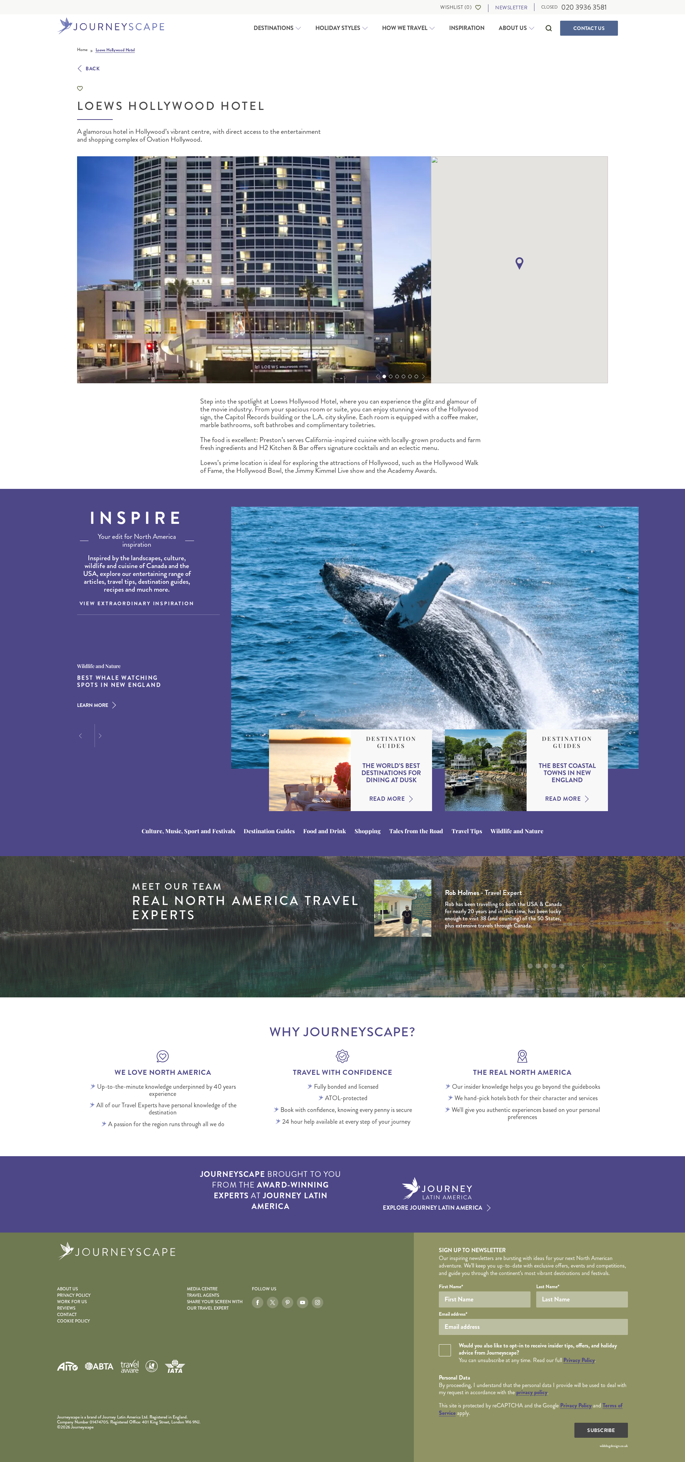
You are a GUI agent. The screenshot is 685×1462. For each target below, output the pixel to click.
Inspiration (466, 28)
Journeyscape (110, 26)
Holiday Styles (337, 28)
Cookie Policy (73, 1321)
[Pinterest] (287, 1302)
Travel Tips (467, 831)
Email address (453, 1313)
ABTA (99, 1366)
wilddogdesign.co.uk (614, 1445)
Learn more (92, 705)
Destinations (274, 28)
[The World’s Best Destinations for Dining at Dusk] (310, 770)
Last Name (547, 1286)
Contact (589, 28)
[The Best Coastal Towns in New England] (486, 770)
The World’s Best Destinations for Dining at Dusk (391, 773)
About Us (513, 28)
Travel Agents (203, 1295)
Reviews (66, 1308)
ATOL (152, 1366)
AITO (67, 1366)
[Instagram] (317, 1302)
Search (548, 28)
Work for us (72, 1302)
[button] (376, 376)
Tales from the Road (416, 831)
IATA (175, 1366)
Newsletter (511, 7)
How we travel (404, 28)
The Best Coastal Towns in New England (567, 773)
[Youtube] (302, 1302)
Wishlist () (456, 7)
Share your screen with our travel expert (215, 1305)
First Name (451, 1286)
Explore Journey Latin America (432, 1207)
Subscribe (601, 1430)
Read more (387, 799)
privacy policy (531, 1392)
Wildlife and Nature (517, 831)
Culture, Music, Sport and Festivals (188, 831)
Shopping (368, 831)
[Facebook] (257, 1302)
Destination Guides (391, 742)
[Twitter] (272, 1302)
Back (93, 68)
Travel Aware (129, 1366)
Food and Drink (324, 831)
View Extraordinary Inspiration (137, 603)
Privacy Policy (74, 1295)
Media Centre (202, 1289)
